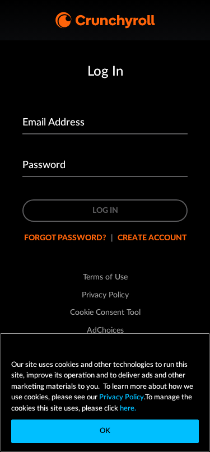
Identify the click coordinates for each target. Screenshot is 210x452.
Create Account (152, 238)
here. (127, 408)
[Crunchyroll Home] (105, 20)
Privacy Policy (121, 397)
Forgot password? (65, 238)
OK (105, 431)
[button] (105, 312)
